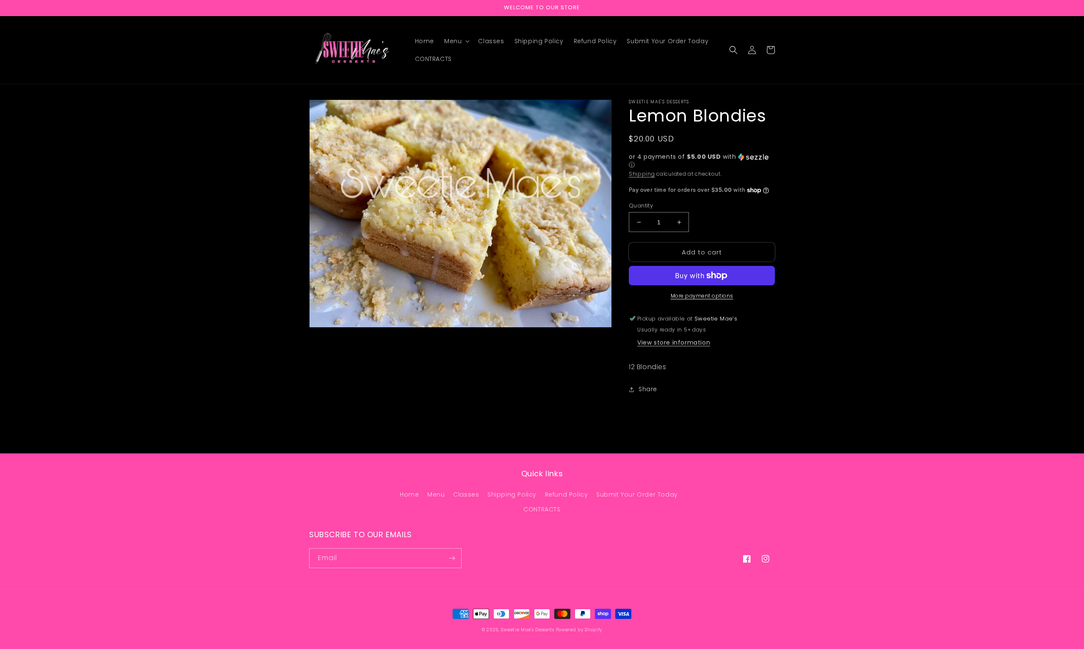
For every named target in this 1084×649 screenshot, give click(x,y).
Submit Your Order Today (637, 494)
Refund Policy (566, 494)
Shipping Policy (511, 494)
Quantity (641, 206)
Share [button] (648, 389)
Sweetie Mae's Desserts (527, 630)
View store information (673, 342)
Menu (436, 494)
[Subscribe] (451, 558)
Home (409, 494)
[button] (456, 41)
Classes (466, 494)
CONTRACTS (541, 509)
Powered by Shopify (579, 630)
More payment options (702, 295)
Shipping (642, 173)
